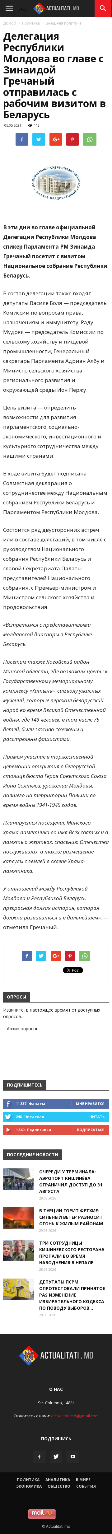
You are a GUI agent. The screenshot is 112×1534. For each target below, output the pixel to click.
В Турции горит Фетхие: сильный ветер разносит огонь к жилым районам (71, 1217)
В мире (83, 1479)
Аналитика (57, 1479)
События (86, 1486)
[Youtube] (73, 1457)
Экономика (29, 1486)
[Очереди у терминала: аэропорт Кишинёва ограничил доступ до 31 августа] (18, 1179)
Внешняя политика (64, 23)
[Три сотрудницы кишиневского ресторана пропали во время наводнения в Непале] (18, 1250)
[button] (103, 8)
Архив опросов (23, 1028)
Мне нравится (90, 1103)
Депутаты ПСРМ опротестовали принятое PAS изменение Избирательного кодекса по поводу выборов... (72, 1295)
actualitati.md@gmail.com (75, 1416)
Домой (9, 23)
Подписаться (91, 1129)
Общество (59, 1486)
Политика (31, 23)
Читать (97, 1116)
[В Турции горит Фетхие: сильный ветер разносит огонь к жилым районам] (18, 1218)
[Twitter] (56, 1457)
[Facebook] (39, 1457)
